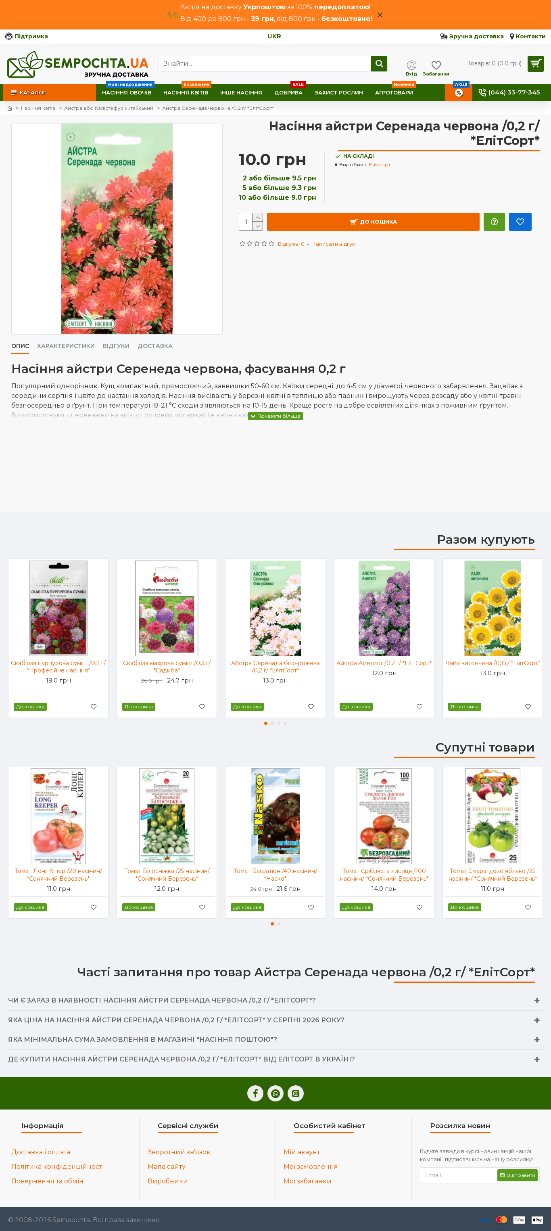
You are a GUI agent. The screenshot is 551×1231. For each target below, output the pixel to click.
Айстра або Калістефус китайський (108, 108)
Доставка (155, 346)
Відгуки (116, 346)
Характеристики (66, 346)
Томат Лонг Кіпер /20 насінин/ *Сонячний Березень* (58, 874)
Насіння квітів (38, 108)
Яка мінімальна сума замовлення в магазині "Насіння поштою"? (142, 1039)
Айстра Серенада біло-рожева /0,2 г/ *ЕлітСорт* (275, 666)
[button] (265, 723)
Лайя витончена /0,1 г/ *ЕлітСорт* (492, 663)
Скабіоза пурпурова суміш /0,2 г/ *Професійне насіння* (58, 666)
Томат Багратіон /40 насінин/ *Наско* (275, 874)
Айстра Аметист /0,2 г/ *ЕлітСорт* (384, 663)
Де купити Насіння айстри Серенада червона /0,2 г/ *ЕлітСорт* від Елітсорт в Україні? (181, 1059)
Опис (20, 346)
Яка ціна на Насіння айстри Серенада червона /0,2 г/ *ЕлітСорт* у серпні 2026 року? (176, 1020)
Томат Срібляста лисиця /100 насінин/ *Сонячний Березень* (384, 874)
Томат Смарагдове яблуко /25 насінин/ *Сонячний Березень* (493, 874)
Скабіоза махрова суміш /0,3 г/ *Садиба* (167, 666)
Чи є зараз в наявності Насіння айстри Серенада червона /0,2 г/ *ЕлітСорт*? (162, 1000)
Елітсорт (379, 164)
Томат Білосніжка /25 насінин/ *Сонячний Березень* (167, 874)
